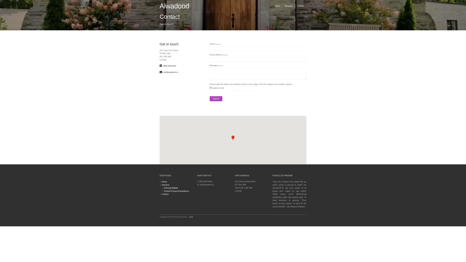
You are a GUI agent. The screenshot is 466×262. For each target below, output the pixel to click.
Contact (165, 194)
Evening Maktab (171, 188)
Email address (219, 55)
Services (288, 6)
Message (216, 65)
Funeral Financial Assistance (176, 191)
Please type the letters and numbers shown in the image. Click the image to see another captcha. (251, 84)
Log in (191, 217)
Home (277, 6)
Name (215, 44)
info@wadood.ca (170, 72)
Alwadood (174, 6)
